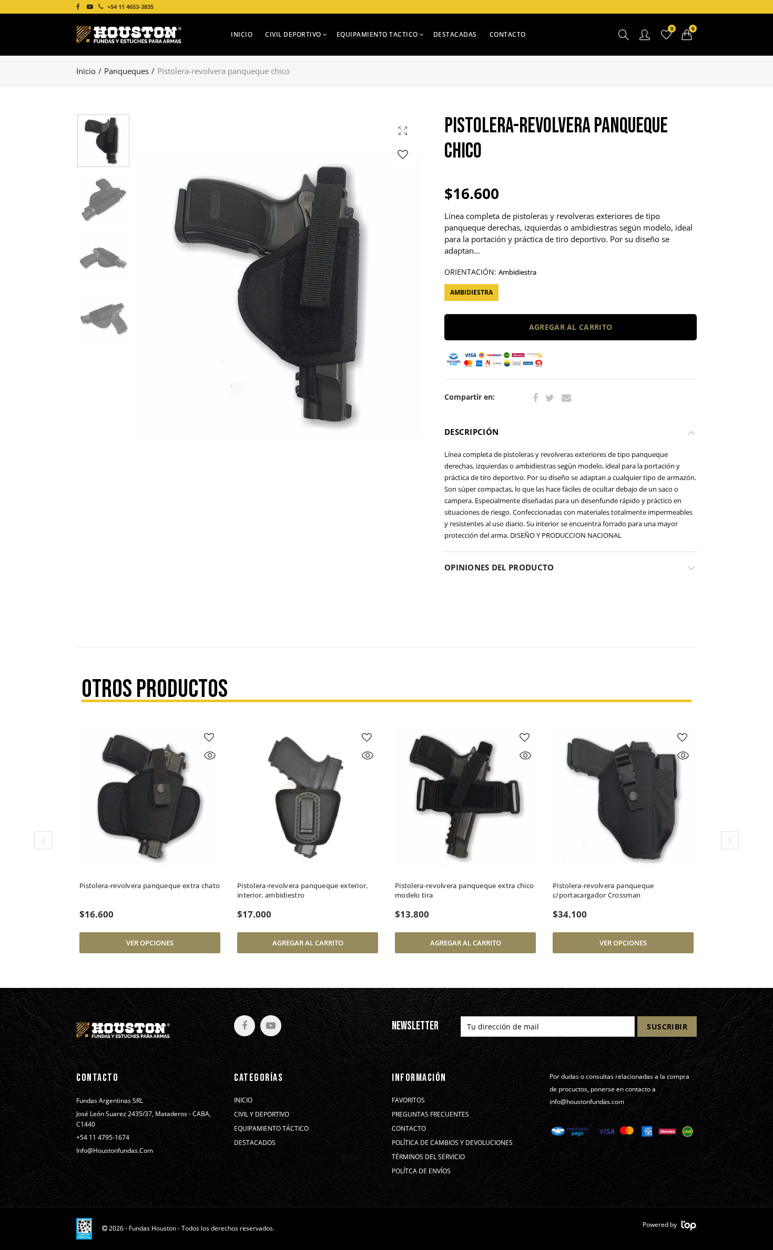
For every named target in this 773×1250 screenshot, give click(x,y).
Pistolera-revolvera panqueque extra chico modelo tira (464, 890)
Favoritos (408, 1100)
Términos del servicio (428, 1157)
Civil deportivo (293, 34)
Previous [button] (163, 295)
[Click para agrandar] (403, 130)
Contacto (508, 34)
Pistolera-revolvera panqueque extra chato (149, 885)
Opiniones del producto (499, 567)
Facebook (535, 398)
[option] (278, 295)
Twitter (549, 398)
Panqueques (126, 71)
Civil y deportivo (261, 1114)
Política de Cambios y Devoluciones (452, 1143)
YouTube (270, 1025)
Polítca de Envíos (421, 1171)
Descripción (471, 432)
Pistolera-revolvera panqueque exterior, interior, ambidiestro (302, 890)
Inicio (241, 34)
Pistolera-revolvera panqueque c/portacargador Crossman (603, 890)
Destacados (255, 1143)
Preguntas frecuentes (430, 1114)
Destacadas (455, 34)
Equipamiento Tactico (377, 34)
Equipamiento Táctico (271, 1128)
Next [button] (393, 295)
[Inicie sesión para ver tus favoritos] (403, 154)
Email (566, 398)
